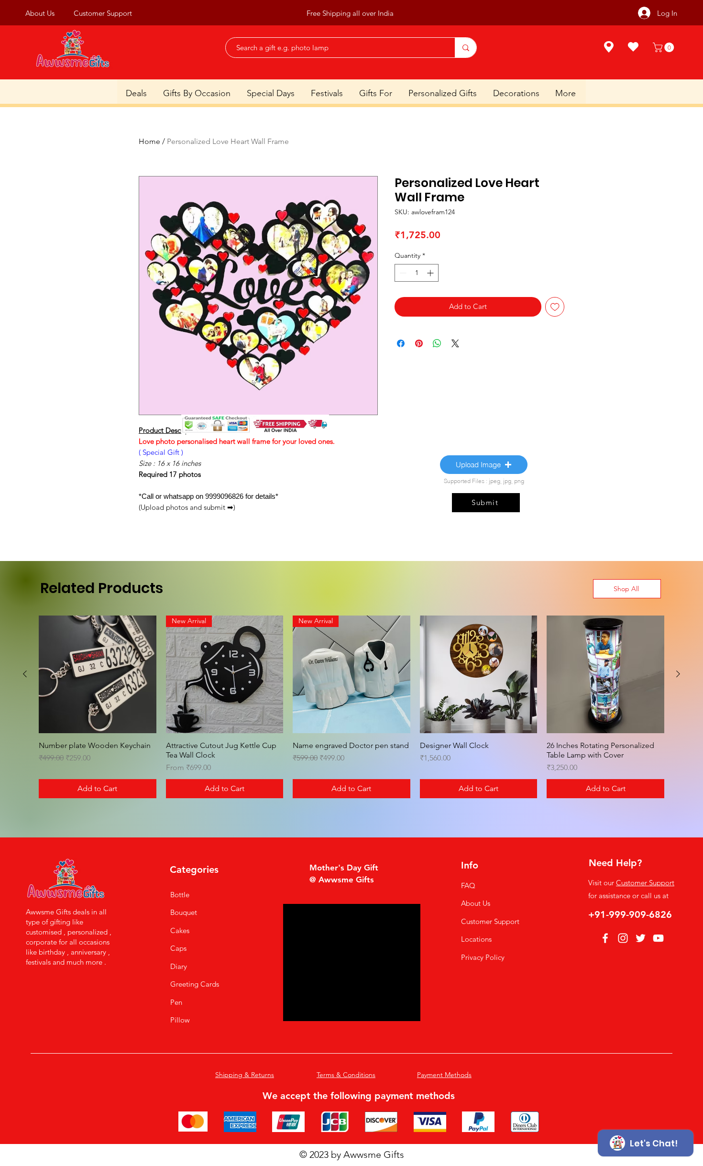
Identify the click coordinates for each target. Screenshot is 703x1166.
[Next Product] (678, 674)
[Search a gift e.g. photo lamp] (465, 47)
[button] (664, 47)
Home (149, 141)
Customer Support (490, 921)
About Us (475, 903)
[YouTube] (658, 938)
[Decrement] (402, 272)
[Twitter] (640, 938)
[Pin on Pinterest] (419, 343)
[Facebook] (605, 938)
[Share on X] (455, 343)
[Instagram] (622, 938)
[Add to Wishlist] (555, 307)
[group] (351, 707)
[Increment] (431, 272)
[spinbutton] (416, 272)
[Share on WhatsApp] (437, 343)
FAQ (468, 885)
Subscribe (399, 13)
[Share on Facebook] (400, 343)
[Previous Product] (25, 674)
